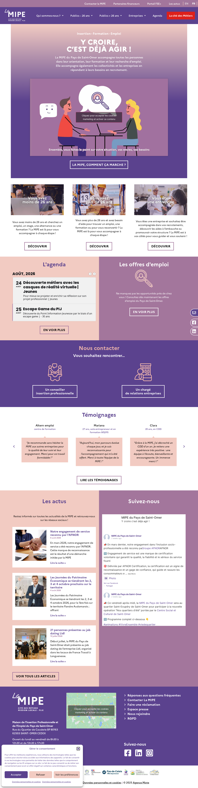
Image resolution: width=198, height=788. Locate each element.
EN (186, 3)
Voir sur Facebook (111, 583)
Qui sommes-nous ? (48, 15)
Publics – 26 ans (80, 15)
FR (193, 3)
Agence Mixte (141, 782)
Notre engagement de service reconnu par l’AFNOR (70, 533)
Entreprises (136, 15)
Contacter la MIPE (95, 3)
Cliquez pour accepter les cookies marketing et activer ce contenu (99, 117)
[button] (78, 748)
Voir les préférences (66, 774)
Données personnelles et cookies (26, 782)
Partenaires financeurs (126, 3)
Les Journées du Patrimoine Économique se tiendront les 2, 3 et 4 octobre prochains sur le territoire (71, 582)
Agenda (157, 15)
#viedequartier (146, 624)
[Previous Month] (90, 273)
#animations (111, 624)
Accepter (16, 774)
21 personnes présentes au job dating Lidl (70, 631)
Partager (109, 586)
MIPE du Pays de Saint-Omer (126, 535)
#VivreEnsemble (128, 624)
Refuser (40, 774)
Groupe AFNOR (151, 548)
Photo (112, 578)
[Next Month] (94, 273)
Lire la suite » (58, 562)
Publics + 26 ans (109, 15)
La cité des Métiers (181, 15)
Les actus (174, 3)
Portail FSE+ (154, 3)
